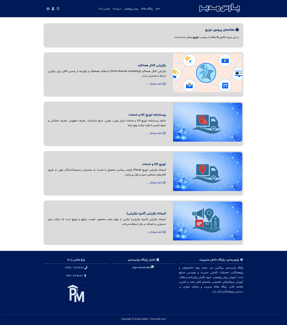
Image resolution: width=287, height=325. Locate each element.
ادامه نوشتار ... (154, 84)
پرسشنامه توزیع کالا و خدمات (147, 115)
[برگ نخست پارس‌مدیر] (219, 13)
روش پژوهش (131, 9)
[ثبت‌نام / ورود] (52, 9)
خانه (157, 9)
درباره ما (117, 9)
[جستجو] (58, 9)
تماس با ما (104, 9)
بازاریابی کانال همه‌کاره (152, 65)
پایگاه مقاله (147, 9)
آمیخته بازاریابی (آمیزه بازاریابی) (146, 213)
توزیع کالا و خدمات (154, 164)
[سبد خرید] (48, 9)
